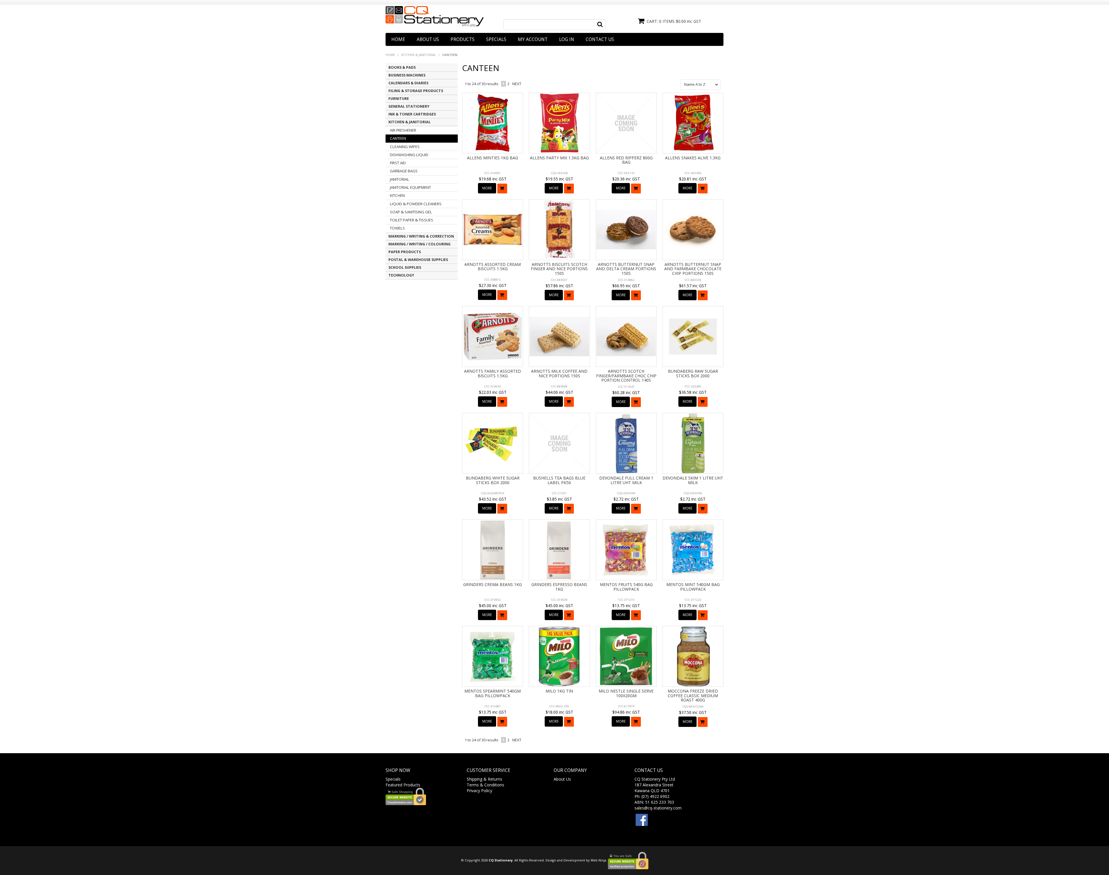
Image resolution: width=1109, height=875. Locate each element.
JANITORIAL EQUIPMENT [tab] (410, 187)
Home (398, 39)
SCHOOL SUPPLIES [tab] (404, 267)
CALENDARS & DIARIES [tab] (408, 83)
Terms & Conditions (485, 785)
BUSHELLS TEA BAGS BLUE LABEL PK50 (559, 480)
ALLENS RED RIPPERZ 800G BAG (626, 160)
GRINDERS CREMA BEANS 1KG (492, 584)
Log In (566, 39)
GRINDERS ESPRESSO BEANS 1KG (559, 587)
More (487, 188)
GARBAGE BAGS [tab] (404, 170)
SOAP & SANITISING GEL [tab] (411, 211)
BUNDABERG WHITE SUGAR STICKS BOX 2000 (493, 480)
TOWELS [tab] (397, 228)
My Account (533, 39)
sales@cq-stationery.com (658, 808)
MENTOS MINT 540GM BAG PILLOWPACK (693, 587)
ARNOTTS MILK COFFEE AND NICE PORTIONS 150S (559, 373)
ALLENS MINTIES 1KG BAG (492, 158)
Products (463, 39)
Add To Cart (502, 188)
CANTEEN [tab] (398, 138)
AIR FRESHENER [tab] (403, 130)
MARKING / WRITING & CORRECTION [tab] (421, 236)
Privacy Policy (479, 790)
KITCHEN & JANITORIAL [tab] (409, 122)
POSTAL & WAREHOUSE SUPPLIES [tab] (418, 259)
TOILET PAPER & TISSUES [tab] (411, 220)
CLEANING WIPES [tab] (405, 146)
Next (516, 83)
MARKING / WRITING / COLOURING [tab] (419, 244)
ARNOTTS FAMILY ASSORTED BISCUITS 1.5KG (492, 373)
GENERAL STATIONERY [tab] (408, 106)
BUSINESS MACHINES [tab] (406, 75)
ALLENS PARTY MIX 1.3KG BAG (559, 158)
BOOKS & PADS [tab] (402, 67)
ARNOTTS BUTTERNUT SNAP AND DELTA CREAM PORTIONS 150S (626, 269)
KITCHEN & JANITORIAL (418, 55)
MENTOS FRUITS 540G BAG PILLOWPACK (626, 587)
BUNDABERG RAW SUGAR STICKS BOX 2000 (693, 373)
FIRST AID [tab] (398, 162)
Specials (496, 39)
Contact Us (600, 39)
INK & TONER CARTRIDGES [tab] (412, 114)
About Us (428, 39)
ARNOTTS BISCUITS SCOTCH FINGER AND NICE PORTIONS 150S (559, 269)
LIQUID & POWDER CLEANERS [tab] (416, 203)
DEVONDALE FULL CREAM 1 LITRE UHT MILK (626, 480)
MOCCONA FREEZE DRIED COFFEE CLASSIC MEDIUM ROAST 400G (693, 695)
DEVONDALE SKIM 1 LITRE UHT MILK (693, 480)
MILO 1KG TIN (559, 691)
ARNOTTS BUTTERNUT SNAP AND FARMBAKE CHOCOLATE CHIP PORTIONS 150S (692, 269)
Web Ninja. (599, 860)
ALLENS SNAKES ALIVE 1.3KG (693, 158)
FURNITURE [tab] (398, 98)
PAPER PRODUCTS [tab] (404, 251)
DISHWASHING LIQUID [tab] (409, 154)
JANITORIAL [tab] (399, 179)
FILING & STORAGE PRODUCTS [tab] (415, 90)
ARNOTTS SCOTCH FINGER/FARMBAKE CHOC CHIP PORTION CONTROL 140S (626, 375)
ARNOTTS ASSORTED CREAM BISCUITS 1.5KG (492, 266)
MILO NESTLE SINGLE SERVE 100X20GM (626, 693)
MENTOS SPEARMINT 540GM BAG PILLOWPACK (492, 693)
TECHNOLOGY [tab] (401, 275)
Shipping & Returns (484, 779)
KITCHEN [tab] (397, 195)
